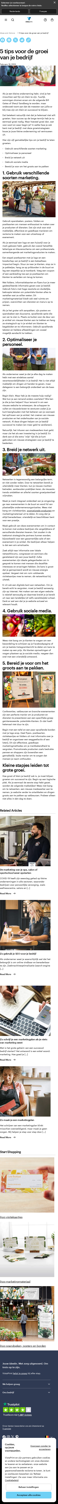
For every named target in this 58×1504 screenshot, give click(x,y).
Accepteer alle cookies (29, 1495)
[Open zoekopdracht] (12, 19)
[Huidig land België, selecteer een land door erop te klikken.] (49, 1437)
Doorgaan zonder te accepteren (40, 1447)
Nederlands (15, 11)
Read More (5, 893)
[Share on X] (15, 40)
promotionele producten (39, 510)
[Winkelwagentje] (52, 19)
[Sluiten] (54, 2)
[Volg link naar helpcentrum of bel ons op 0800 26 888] (45, 19)
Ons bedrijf (8, 1392)
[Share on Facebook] (2, 40)
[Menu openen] (5, 20)
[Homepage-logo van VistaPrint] (29, 20)
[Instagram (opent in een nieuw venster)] (8, 1437)
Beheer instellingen (29, 1487)
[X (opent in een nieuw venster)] (12, 1437)
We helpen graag (11, 1384)
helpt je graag (20, 1373)
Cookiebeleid (11, 1480)
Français (43, 11)
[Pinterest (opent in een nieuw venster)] (17, 1437)
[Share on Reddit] (21, 40)
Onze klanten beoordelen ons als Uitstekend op (23, 1427)
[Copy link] (28, 40)
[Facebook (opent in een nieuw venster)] (4, 1437)
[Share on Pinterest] (8, 40)
